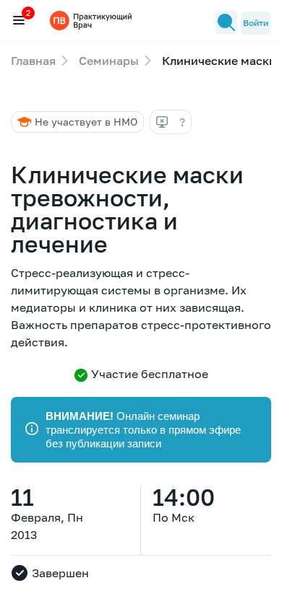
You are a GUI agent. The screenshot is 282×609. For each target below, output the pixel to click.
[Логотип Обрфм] (93, 20)
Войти (255, 22)
